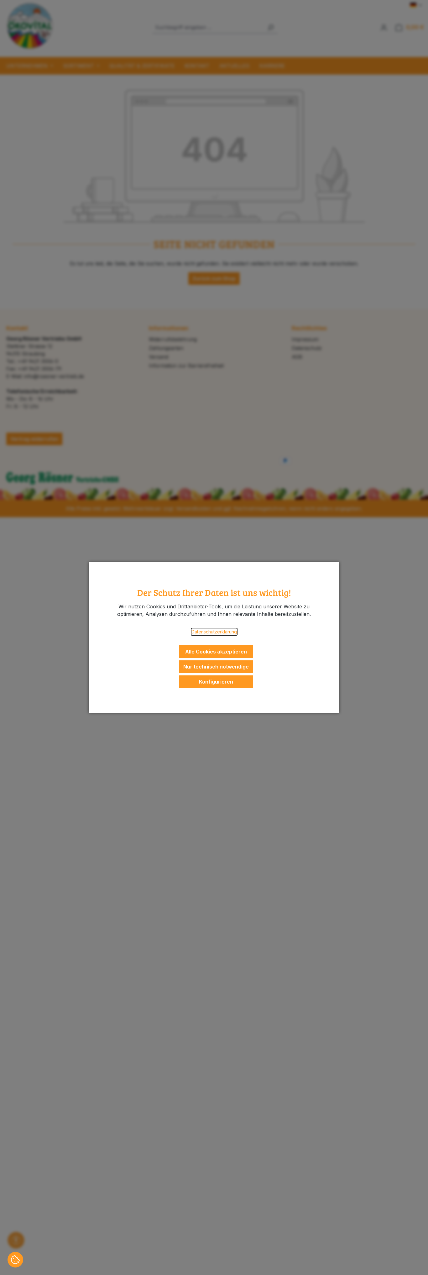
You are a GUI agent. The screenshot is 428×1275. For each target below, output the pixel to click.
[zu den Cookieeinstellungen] (15, 1259)
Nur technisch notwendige (216, 667)
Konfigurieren (216, 682)
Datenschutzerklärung (214, 631)
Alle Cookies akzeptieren (216, 651)
